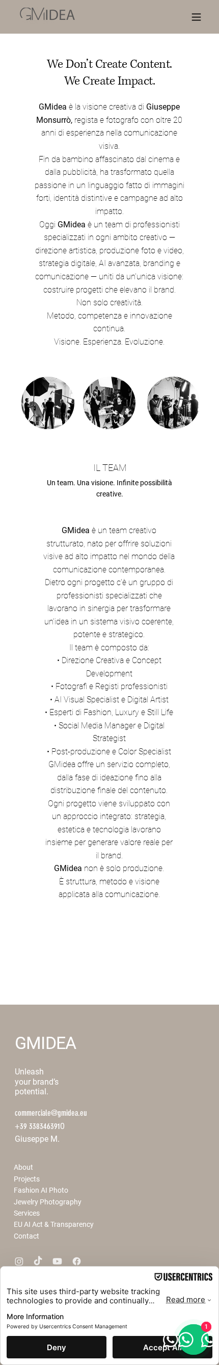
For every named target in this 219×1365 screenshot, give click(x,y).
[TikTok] (38, 1261)
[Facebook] (76, 1261)
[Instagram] (19, 1261)
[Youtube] (57, 1261)
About (23, 1167)
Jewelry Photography (47, 1202)
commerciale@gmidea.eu (51, 1113)
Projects (27, 1179)
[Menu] (196, 17)
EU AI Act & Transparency (54, 1224)
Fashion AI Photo (41, 1190)
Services (27, 1213)
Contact (26, 1236)
